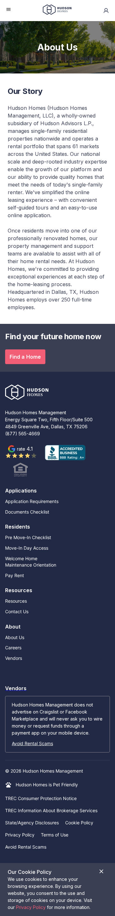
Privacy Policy (19, 834)
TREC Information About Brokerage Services (51, 810)
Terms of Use (54, 834)
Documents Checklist (27, 512)
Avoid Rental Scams (32, 743)
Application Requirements (31, 501)
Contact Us (16, 611)
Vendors (13, 658)
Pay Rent (14, 575)
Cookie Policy (79, 822)
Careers (13, 647)
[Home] (57, 10)
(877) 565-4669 (22, 433)
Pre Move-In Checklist (28, 537)
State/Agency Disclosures (32, 822)
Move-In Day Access (26, 548)
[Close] (101, 871)
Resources (16, 601)
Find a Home (25, 357)
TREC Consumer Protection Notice (41, 798)
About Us (14, 637)
